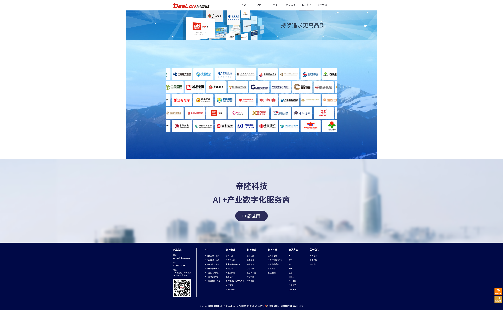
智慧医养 (292, 289)
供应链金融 (230, 260)
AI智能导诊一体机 (212, 268)
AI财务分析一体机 (212, 264)
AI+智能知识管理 (211, 273)
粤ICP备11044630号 (295, 306)
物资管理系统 (273, 264)
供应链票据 (230, 289)
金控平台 (229, 256)
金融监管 (229, 268)
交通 (290, 273)
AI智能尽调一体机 (212, 260)
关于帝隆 (313, 260)
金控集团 (292, 281)
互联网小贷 (251, 273)
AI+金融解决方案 (211, 277)
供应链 (291, 277)
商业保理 (250, 256)
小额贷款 (250, 268)
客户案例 (313, 256)
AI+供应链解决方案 (212, 281)
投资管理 (250, 277)
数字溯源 (271, 268)
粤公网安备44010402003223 (277, 306)
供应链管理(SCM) (275, 260)
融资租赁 (250, 264)
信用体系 (292, 285)
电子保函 (229, 277)
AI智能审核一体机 (212, 256)
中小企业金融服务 (233, 264)
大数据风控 (230, 273)
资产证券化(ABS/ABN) (235, 281)
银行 (290, 264)
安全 (290, 268)
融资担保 (250, 260)
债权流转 (229, 285)
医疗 (290, 260)
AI (290, 256)
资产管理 (250, 281)
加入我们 (313, 264)
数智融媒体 (272, 273)
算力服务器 (272, 256)
